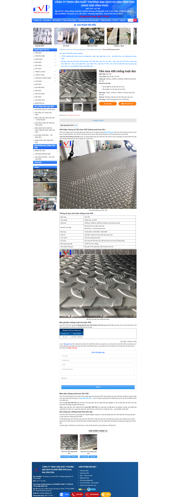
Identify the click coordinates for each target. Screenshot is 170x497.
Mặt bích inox (63, 46)
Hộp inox (38, 65)
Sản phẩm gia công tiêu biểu (88, 20)
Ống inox (38, 62)
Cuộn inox (38, 59)
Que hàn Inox (39, 87)
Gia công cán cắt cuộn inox (45, 109)
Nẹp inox (38, 84)
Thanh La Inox (40, 72)
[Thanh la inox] (90, 36)
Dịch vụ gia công (69, 20)
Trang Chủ (38, 20)
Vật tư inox (56, 20)
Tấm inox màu (40, 56)
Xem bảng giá (64, 456)
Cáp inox (38, 97)
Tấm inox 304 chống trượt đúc (69, 452)
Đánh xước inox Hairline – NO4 (45, 141)
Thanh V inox (116, 46)
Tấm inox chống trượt (43, 78)
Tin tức (115, 20)
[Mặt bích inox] (63, 36)
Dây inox (38, 91)
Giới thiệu (46, 20)
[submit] (135, 20)
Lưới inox (38, 81)
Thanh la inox (89, 46)
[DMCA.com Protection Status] (83, 489)
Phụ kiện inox (40, 100)
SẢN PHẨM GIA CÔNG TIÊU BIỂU (44, 146)
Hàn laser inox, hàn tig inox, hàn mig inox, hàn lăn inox (45, 130)
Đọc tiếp (74, 456)
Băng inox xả (39, 103)
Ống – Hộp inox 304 (86, 475)
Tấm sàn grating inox (43, 154)
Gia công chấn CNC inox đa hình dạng (45, 124)
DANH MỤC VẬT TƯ (41, 50)
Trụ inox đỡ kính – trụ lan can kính (45, 158)
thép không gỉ (108, 132)
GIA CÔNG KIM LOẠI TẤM (44, 106)
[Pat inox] (37, 36)
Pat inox (37, 46)
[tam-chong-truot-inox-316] (78, 86)
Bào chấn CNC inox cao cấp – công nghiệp (45, 119)
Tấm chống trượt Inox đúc (94, 49)
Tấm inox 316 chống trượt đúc (88, 452)
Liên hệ (122, 20)
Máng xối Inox (40, 151)
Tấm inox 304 (84, 471)
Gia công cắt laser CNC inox (43, 113)
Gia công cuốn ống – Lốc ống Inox (44, 136)
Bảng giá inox (106, 20)
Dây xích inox (40, 94)
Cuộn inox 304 (84, 473)
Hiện (75, 125)
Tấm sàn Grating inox (86, 480)
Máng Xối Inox (84, 478)
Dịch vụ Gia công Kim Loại (88, 485)
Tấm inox (38, 53)
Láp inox (38, 68)
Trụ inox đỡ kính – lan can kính (89, 483)
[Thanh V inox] (116, 36)
